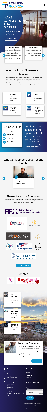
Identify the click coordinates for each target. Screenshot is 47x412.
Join (8, 385)
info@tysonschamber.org (31, 379)
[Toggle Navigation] (44, 5)
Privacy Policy (26, 408)
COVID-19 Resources (11, 379)
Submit (30, 398)
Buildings (28, 372)
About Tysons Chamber (11, 376)
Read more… (17, 185)
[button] (4, 55)
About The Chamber (32, 146)
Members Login (10, 387)
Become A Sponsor (23, 265)
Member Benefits (10, 384)
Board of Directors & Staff (12, 377)
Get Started (37, 361)
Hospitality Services (30, 371)
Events (8, 371)
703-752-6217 (28, 377)
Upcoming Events (11, 39)
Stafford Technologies (32, 405)
